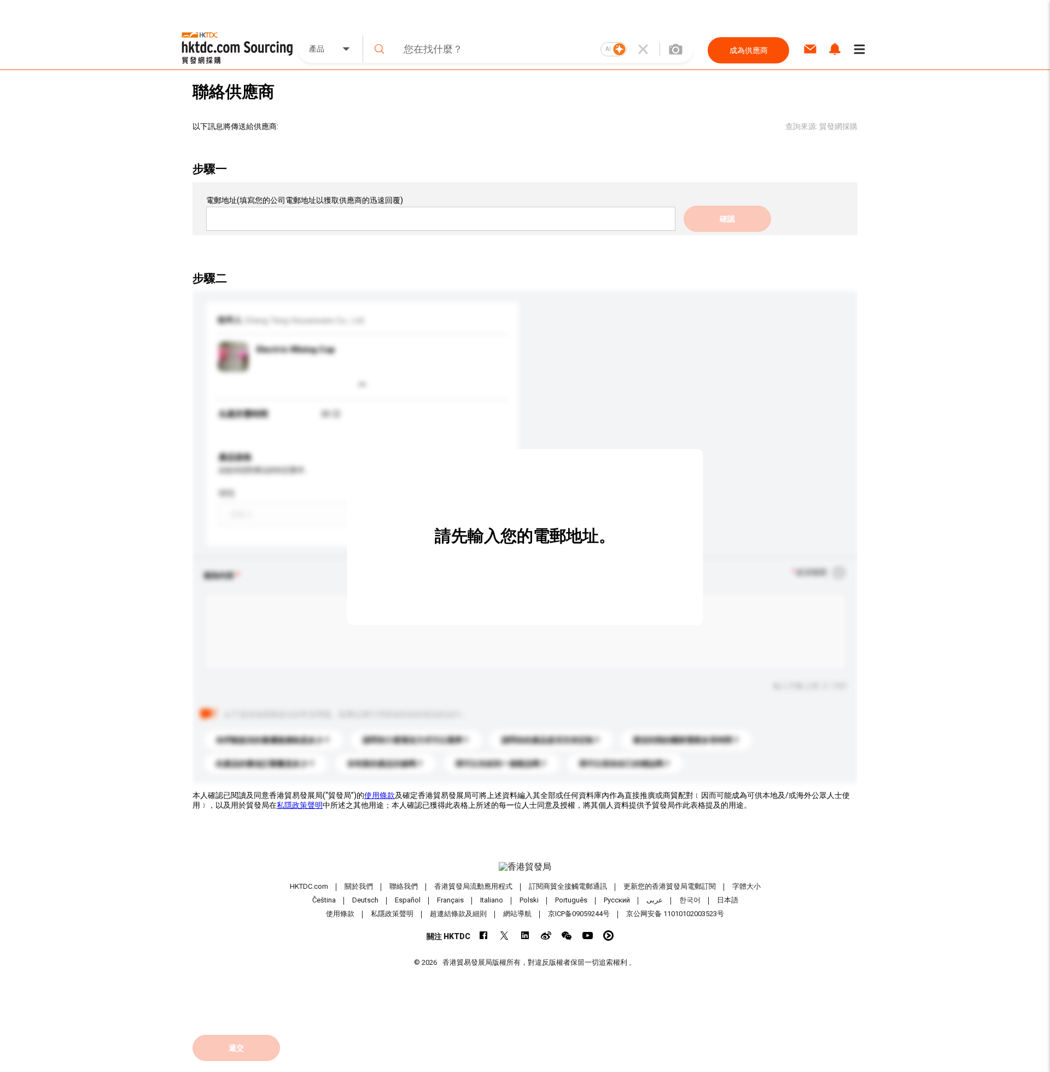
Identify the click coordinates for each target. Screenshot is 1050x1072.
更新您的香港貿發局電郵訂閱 (669, 886)
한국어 (690, 900)
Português (571, 900)
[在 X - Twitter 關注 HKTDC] (504, 935)
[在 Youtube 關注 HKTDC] (587, 935)
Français (450, 900)
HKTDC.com (309, 886)
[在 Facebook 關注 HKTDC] (484, 935)
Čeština (324, 900)
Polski (529, 900)
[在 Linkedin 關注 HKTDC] (525, 935)
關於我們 (359, 886)
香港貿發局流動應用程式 (473, 886)
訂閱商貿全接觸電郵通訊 (568, 886)
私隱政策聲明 (300, 805)
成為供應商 (749, 50)
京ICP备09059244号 (579, 914)
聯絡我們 (403, 886)
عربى (654, 900)
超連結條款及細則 (458, 914)
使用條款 (379, 795)
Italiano (491, 900)
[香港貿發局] (525, 867)
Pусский (617, 900)
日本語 (727, 900)
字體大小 (746, 886)
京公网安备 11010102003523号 (675, 914)
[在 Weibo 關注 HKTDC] (546, 935)
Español (408, 900)
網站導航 (517, 914)
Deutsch (365, 900)
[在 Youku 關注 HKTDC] (608, 935)
